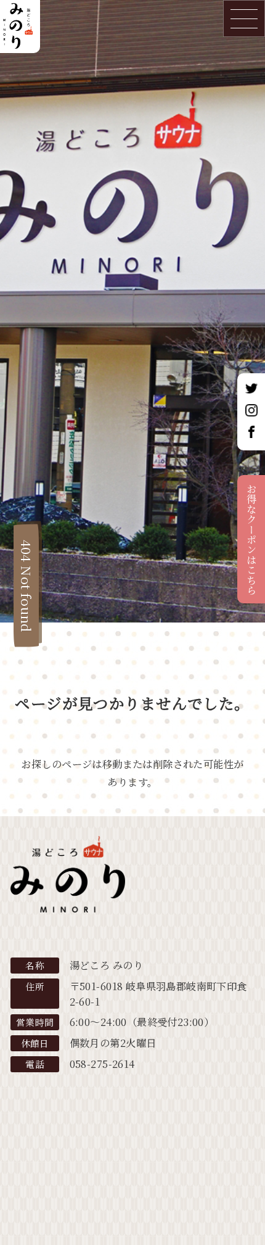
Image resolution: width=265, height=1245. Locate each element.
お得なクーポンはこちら (251, 539)
